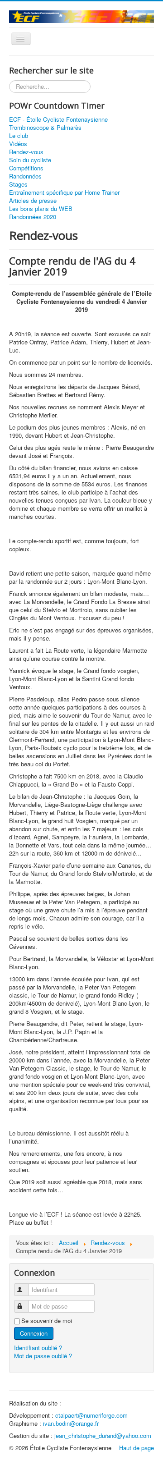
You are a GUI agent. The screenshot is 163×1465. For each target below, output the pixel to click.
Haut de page (136, 1447)
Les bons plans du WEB (40, 209)
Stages (18, 184)
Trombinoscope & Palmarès (45, 128)
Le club (18, 136)
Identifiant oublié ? (38, 1347)
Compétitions (26, 168)
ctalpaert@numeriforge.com (91, 1415)
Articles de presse (33, 201)
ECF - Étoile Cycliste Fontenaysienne (58, 119)
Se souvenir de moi (46, 1321)
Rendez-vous (26, 152)
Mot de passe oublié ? (43, 1355)
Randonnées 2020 (32, 217)
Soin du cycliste (30, 160)
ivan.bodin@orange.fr (71, 1423)
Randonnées (25, 176)
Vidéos (18, 144)
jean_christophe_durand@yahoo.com (102, 1435)
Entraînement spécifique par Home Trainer (64, 192)
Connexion (34, 1333)
